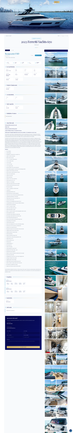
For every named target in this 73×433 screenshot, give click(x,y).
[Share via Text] (65, 36)
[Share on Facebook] (61, 36)
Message (8, 339)
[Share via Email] (67, 36)
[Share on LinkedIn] (63, 36)
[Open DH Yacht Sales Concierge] (70, 430)
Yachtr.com (12, 310)
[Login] (61, 2)
